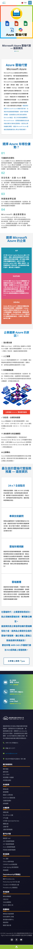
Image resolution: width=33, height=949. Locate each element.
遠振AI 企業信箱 (8, 795)
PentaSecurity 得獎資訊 (10, 888)
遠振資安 (5, 922)
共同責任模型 (7, 780)
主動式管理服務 (7, 829)
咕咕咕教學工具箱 (8, 917)
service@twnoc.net (11, 753)
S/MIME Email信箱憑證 (10, 864)
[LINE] (12, 939)
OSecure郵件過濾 (8, 861)
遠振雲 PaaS (6, 838)
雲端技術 (15, 616)
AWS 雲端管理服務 (8, 841)
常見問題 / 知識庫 (8, 777)
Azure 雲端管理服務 (9, 847)
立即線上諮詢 (14, 661)
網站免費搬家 (7, 896)
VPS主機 (5, 818)
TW (25, 3)
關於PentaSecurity (8, 879)
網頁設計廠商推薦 (8, 914)
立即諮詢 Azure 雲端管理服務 (17, 412)
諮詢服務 (5, 803)
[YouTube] (21, 939)
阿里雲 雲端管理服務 (9, 850)
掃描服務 (5, 870)
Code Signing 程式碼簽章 (10, 867)
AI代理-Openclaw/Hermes (11, 821)
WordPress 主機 (8, 815)
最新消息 (5, 772)
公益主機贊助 (7, 902)
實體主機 (5, 824)
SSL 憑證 (5, 859)
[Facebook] (16, 939)
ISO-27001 (6, 774)
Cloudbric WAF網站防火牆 (11, 885)
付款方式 (5, 899)
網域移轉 (5, 792)
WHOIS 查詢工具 (8, 905)
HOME (3, 2)
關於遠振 (5, 769)
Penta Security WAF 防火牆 (11, 882)
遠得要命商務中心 (8, 919)
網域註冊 (5, 789)
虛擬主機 (5, 812)
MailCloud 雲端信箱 (9, 798)
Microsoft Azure (9, 73)
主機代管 (5, 827)
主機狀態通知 (7, 801)
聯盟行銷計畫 (7, 925)
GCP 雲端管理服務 (8, 844)
